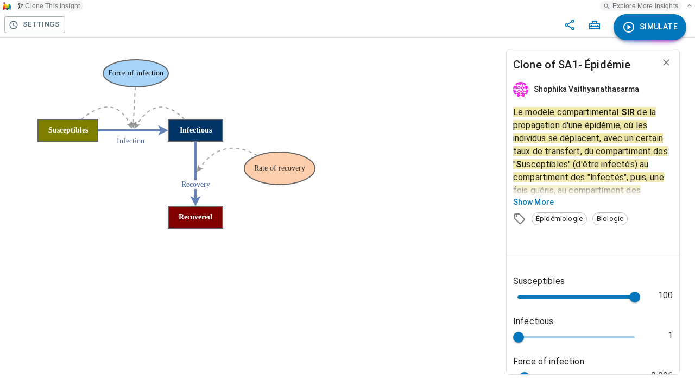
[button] (559, 218)
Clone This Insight (52, 6)
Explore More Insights (645, 6)
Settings (41, 24)
